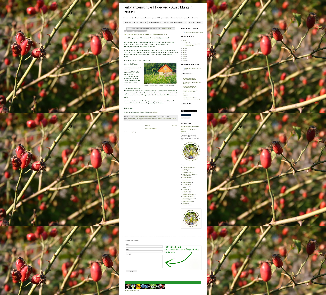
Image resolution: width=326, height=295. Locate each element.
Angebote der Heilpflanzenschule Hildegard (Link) (174, 22)
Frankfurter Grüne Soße (188, 172)
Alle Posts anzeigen (166, 28)
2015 (184, 56)
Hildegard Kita (143, 22)
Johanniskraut (153, 112)
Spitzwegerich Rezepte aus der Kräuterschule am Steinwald (190, 90)
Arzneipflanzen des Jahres (155, 22)
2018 (184, 50)
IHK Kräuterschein (187, 184)
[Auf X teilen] (166, 116)
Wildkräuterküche (187, 205)
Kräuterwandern (186, 191)
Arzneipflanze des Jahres (188, 167)
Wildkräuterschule (144, 119)
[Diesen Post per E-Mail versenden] (162, 116)
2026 (184, 40)
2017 (184, 52)
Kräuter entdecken (172, 118)
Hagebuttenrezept (187, 177)
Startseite (147, 125)
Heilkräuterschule (145, 118)
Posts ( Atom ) (132, 132)
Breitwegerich (186, 169)
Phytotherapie (186, 193)
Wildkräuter (137, 119)
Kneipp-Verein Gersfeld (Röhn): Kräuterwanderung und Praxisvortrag (191, 98)
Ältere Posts (174, 125)
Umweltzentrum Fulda (188, 201)
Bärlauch (185, 170)
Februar (186, 42)
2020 (184, 48)
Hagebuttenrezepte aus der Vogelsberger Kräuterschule (189, 79)
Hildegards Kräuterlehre (163, 118)
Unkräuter (132, 119)
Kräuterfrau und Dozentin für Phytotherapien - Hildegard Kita (190, 87)
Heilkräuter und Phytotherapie (131, 22)
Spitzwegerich (186, 199)
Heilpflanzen (185, 180)
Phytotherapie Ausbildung (188, 194)
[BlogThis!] (164, 116)
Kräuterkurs (127, 119)
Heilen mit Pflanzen (132, 118)
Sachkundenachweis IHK (188, 198)
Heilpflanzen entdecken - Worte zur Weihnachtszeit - (145, 34)
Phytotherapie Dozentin (188, 196)
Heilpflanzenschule (153, 118)
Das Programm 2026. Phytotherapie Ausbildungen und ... (192, 44)
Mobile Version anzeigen (150, 128)
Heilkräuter (138, 118)
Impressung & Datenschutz (195, 22)
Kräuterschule (186, 189)
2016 (184, 54)
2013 (184, 60)
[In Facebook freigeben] (168, 116)
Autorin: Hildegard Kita (132, 290)
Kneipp (184, 187)
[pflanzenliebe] (145, 288)
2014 (184, 58)
